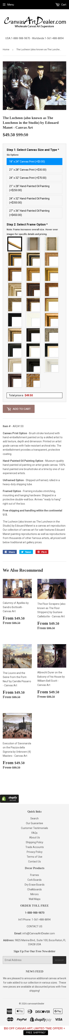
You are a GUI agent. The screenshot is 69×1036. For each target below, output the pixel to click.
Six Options (13, 155)
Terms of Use (34, 856)
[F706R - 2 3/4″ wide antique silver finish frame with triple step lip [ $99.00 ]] (15, 365)
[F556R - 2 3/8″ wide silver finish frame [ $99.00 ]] (51, 335)
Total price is (21, 395)
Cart (63, 4)
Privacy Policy (35, 851)
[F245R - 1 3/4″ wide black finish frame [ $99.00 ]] (15, 319)
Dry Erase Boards (35, 884)
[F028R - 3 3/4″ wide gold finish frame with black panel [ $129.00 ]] (15, 259)
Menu (10, 4)
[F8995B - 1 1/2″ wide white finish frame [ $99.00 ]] (33, 319)
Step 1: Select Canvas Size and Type (33, 152)
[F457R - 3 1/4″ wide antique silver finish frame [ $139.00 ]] (15, 335)
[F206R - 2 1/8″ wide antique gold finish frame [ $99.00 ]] (51, 289)
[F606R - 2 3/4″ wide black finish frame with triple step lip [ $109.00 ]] (15, 350)
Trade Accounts (34, 847)
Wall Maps (34, 899)
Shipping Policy (34, 842)
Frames (34, 875)
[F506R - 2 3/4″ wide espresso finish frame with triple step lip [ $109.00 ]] (33, 335)
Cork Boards (34, 879)
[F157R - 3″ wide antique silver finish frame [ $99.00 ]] (15, 289)
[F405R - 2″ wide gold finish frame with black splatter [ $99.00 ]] (51, 304)
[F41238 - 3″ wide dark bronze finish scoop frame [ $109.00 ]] (15, 380)
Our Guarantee (34, 823)
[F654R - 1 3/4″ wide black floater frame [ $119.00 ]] (33, 365)
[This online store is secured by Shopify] (9, 801)
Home (6, 49)
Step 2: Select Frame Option (32, 229)
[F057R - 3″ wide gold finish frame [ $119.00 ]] (51, 274)
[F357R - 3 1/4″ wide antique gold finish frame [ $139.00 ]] (51, 319)
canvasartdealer (35, 1003)
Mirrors (34, 894)
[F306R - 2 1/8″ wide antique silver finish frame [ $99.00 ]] (15, 304)
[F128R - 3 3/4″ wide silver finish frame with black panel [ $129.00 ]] (33, 259)
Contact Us (34, 861)
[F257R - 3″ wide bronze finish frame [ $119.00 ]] (33, 274)
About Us (34, 837)
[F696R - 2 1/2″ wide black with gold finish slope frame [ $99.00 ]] (51, 350)
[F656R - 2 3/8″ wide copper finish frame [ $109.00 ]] (15, 274)
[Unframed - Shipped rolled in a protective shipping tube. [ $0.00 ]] (15, 244)
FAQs (34, 832)
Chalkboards (34, 889)
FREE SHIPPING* (36, 1032)
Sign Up (59, 960)
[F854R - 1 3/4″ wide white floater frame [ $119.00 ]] (51, 365)
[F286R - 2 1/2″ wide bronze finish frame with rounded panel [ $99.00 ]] (33, 304)
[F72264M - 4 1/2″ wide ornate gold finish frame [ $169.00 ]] (33, 380)
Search (34, 818)
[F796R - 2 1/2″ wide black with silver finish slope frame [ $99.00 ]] (33, 350)
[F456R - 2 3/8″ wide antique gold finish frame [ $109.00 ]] (51, 259)
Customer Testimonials (34, 828)
